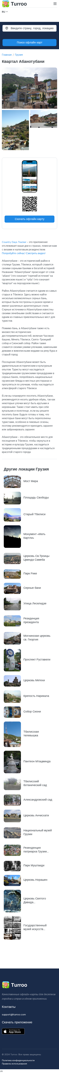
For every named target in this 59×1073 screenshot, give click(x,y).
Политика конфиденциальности (18, 1060)
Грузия (19, 54)
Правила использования (14, 1063)
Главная (7, 54)
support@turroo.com (14, 1014)
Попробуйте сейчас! (13, 253)
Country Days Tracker (14, 242)
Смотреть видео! (35, 253)
